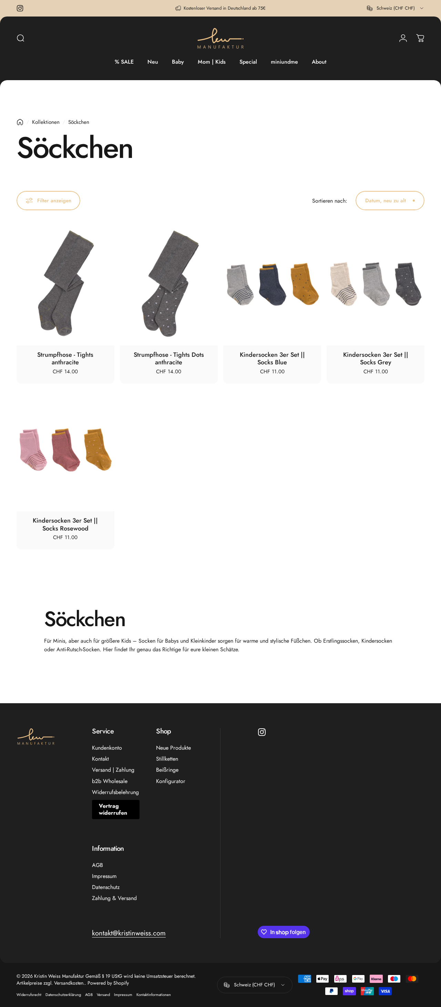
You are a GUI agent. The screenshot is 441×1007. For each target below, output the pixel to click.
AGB (97, 865)
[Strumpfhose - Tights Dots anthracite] (169, 284)
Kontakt (100, 759)
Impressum (104, 876)
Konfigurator (170, 781)
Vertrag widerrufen (113, 809)
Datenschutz (106, 887)
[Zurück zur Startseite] (20, 122)
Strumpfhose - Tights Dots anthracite (169, 358)
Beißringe (167, 770)
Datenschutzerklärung (63, 994)
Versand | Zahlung (113, 770)
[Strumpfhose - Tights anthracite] (65, 284)
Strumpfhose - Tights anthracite (65, 358)
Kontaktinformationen (153, 994)
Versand (103, 994)
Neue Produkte (173, 747)
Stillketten (167, 759)
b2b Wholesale (109, 781)
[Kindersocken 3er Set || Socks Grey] (375, 284)
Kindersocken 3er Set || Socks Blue (272, 358)
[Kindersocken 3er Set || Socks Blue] (272, 284)
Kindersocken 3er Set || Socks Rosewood (65, 524)
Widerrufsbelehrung (115, 792)
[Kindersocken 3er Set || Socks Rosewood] (65, 450)
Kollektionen (46, 122)
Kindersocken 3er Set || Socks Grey (375, 358)
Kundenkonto (107, 747)
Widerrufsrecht (29, 994)
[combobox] (395, 8)
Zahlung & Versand (114, 898)
